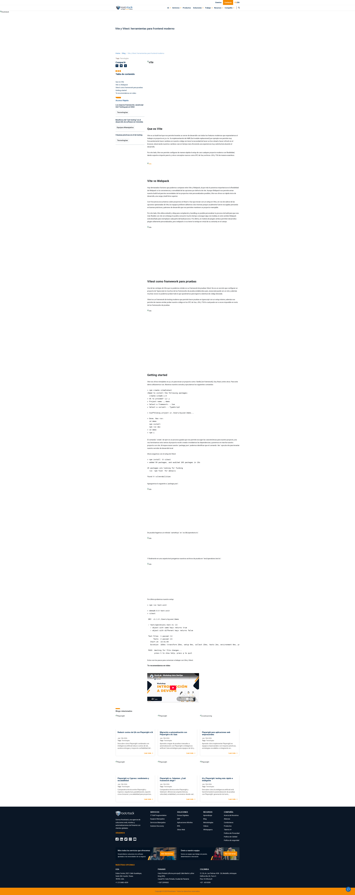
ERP (178, 819)
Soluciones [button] (197, 8)
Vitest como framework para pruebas (129, 87)
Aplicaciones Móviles (185, 822)
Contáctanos (228, 822)
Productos (187, 8)
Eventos (218, 2)
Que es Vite (120, 82)
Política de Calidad (230, 837)
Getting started (121, 90)
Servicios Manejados (158, 822)
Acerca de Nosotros (231, 815)
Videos (205, 826)
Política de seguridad (231, 840)
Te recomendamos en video (126, 93)
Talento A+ (228, 830)
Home (118, 53)
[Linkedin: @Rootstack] (121, 838)
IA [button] (168, 8)
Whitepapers (208, 830)
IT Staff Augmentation (158, 815)
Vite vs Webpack (122, 85)
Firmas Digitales (183, 815)
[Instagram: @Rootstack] (130, 838)
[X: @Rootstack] (125, 838)
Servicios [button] (175, 8)
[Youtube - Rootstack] (134, 838)
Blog (123, 53)
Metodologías (208, 822)
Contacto (228, 2)
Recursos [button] (217, 8)
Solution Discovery (157, 826)
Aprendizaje (207, 815)
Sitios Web (181, 830)
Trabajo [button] (208, 8)
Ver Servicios (167, 854)
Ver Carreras (230, 854)
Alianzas (227, 819)
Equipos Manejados (125, 127)
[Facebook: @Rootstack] (117, 838)
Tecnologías (122, 112)
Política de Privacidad (231, 833)
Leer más (147, 753)
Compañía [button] (228, 8)
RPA (178, 826)
